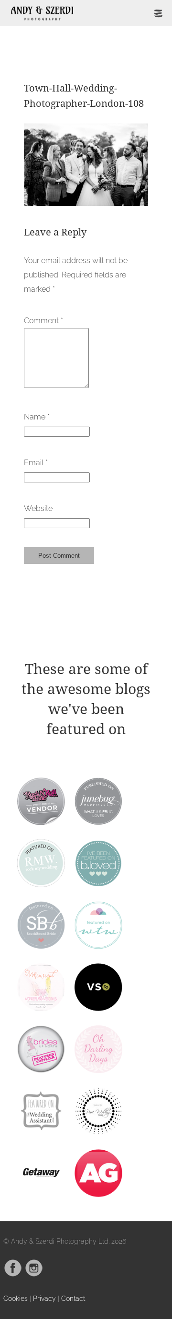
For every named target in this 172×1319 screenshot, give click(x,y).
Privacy (44, 1298)
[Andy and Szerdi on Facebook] (12, 1274)
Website (38, 508)
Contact (73, 1298)
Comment (43, 320)
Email (36, 462)
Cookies (15, 1298)
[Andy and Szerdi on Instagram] (33, 1274)
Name (37, 416)
